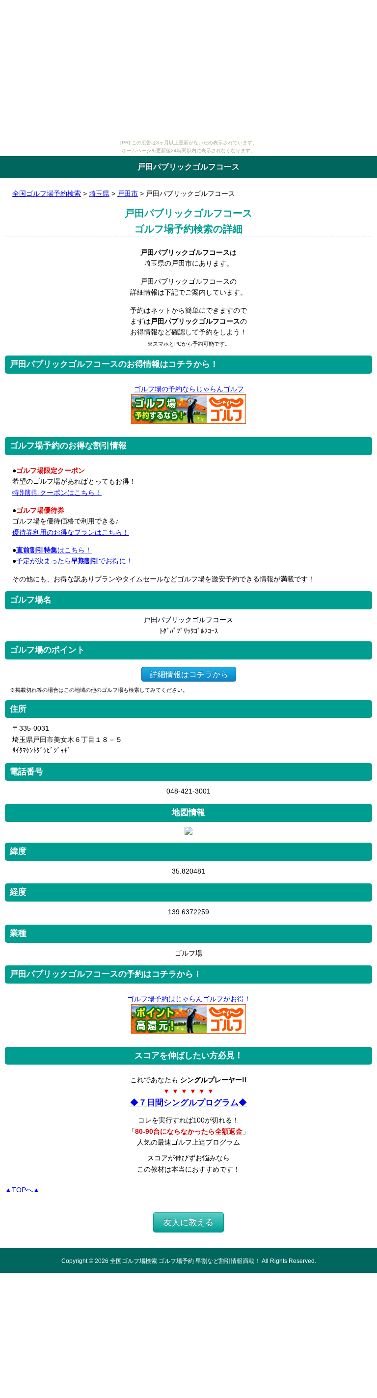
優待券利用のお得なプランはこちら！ (70, 532)
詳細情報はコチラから (189, 674)
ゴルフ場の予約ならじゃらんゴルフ (189, 389)
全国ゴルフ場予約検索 (46, 193)
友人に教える (188, 1222)
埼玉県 (99, 193)
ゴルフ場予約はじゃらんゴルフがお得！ (189, 999)
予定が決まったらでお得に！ (74, 561)
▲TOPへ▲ (22, 1190)
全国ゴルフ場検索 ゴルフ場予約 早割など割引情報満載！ (185, 1261)
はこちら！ (54, 550)
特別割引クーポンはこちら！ (57, 492)
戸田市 (127, 193)
